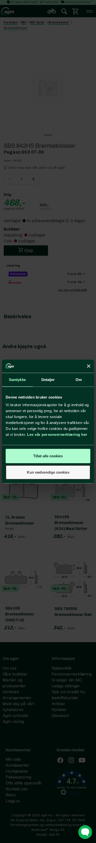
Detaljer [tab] (48, 379)
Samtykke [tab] (17, 379)
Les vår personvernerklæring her (57, 434)
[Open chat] (85, 832)
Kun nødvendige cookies (48, 472)
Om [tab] (79, 379)
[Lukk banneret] (88, 366)
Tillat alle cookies (48, 456)
